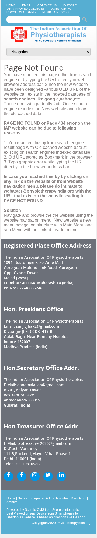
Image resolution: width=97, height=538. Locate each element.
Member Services (56, 11)
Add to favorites (57, 498)
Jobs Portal (61, 8)
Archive (12, 502)
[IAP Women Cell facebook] (21, 476)
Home (10, 5)
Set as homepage (31, 498)
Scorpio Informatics (66, 510)
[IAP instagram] (35, 476)
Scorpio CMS (34, 510)
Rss (74, 498)
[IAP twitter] (48, 476)
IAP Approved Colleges (25, 8)
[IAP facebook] (8, 476)
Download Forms (21, 11)
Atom (82, 498)
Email (26, 5)
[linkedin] (61, 476)
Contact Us (47, 5)
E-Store (70, 5)
